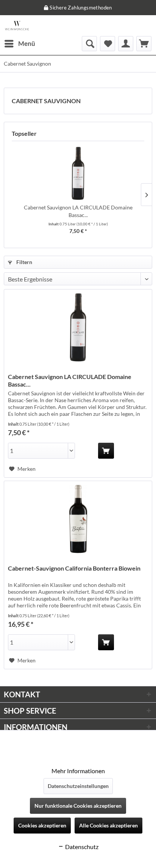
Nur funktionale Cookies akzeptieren (78, 805)
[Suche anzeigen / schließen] (89, 43)
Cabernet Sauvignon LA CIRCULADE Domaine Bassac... (78, 211)
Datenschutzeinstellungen (78, 786)
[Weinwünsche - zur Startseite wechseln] (17, 25)
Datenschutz (81, 846)
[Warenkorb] (143, 43)
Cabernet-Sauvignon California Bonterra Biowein (74, 568)
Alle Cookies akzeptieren (108, 825)
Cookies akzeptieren (42, 825)
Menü (26, 43)
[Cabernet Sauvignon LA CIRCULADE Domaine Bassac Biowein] (78, 173)
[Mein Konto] (125, 43)
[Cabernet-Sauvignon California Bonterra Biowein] (78, 519)
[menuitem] (19, 43)
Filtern (23, 262)
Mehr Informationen (78, 770)
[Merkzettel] (107, 43)
